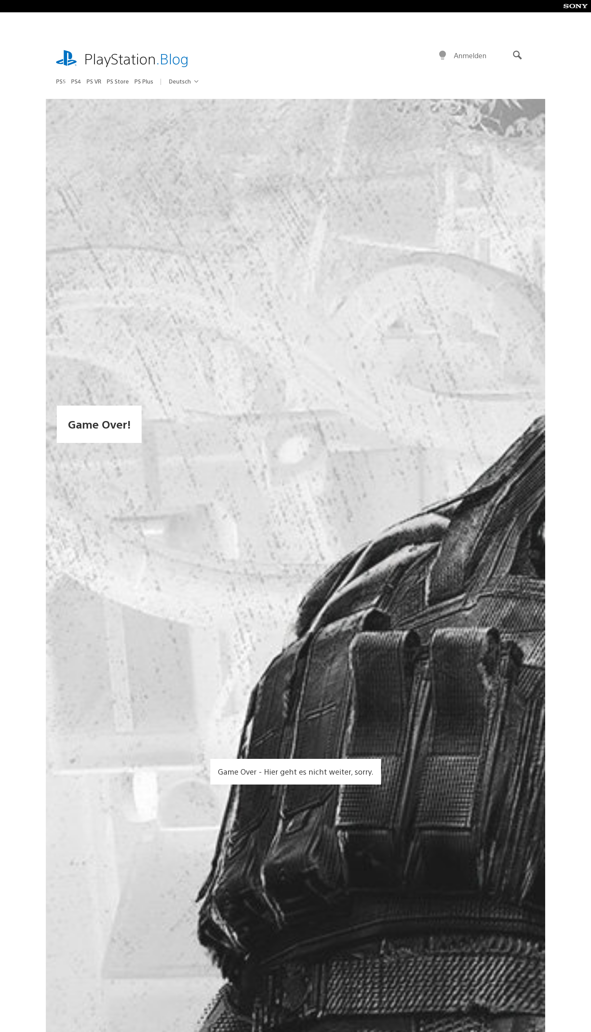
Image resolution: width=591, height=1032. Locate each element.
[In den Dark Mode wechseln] (442, 55)
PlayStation (136, 58)
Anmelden (470, 55)
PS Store (118, 81)
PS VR (94, 81)
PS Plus (143, 81)
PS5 (61, 81)
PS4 (76, 81)
